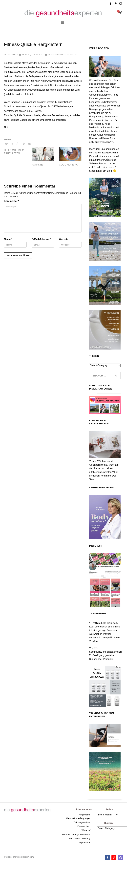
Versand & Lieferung (79, 838)
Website (63, 239)
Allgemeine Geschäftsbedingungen (78, 816)
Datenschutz (83, 826)
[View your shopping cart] (120, 13)
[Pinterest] (115, 3)
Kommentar (11, 201)
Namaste (37, 164)
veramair (12, 55)
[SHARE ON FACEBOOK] (12, 144)
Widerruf (86, 830)
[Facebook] (110, 3)
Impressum (84, 842)
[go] (116, 375)
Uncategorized (69, 55)
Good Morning (68, 164)
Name (8, 239)
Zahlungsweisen (81, 822)
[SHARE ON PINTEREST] (23, 144)
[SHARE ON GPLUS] (18, 144)
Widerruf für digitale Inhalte (76, 834)
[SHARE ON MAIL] (29, 144)
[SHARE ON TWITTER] (6, 144)
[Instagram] (120, 3)
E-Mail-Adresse (41, 239)
